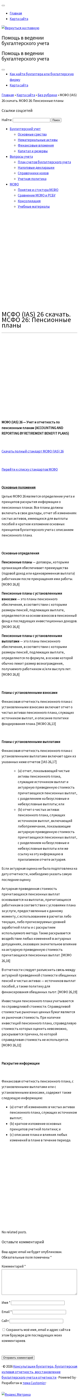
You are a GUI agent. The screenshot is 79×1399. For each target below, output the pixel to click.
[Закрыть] (3, 5)
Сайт (5, 1320)
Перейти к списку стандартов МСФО (30, 469)
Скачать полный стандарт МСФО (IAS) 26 (33, 451)
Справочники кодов (33, 173)
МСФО (14, 184)
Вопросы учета (21, 156)
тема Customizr (34, 1383)
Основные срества (32, 134)
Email (7, 1312)
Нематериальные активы (38, 140)
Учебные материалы (34, 206)
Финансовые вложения (36, 145)
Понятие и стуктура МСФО (38, 190)
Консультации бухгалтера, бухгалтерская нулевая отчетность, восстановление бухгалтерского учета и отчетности (39, 1372)
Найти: (7, 120)
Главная (16, 13)
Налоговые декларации (36, 167)
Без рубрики (47, 95)
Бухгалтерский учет (25, 129)
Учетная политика (32, 179)
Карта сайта (19, 19)
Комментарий (14, 1266)
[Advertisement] (39, 259)
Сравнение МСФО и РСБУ (37, 195)
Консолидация (29, 201)
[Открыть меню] (3, 69)
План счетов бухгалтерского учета (44, 162)
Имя (6, 1302)
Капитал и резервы (33, 151)
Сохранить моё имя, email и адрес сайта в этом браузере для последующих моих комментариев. (36, 1335)
